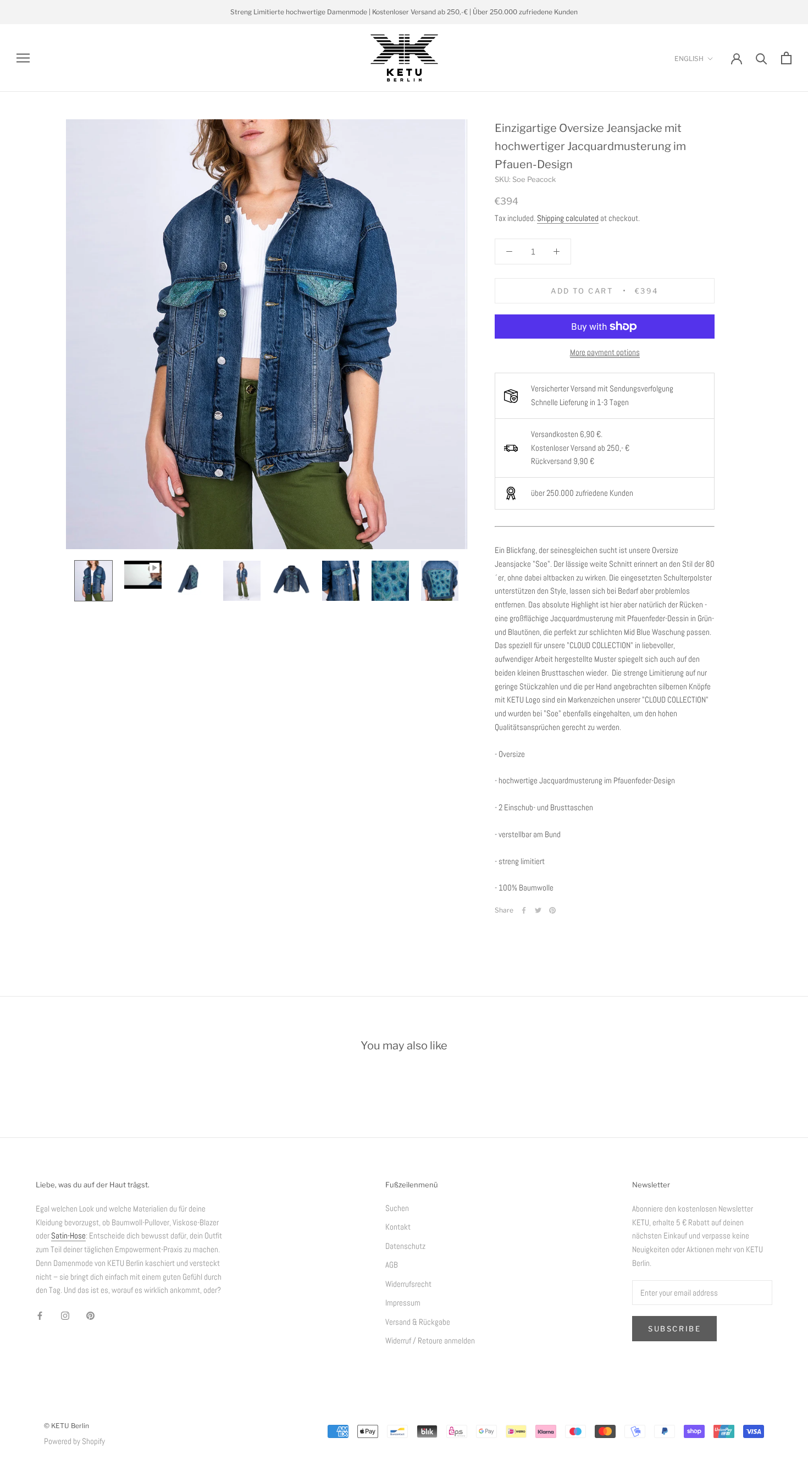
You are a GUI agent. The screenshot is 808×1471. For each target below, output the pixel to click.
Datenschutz (405, 1246)
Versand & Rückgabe (417, 1322)
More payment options (605, 352)
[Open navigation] (23, 58)
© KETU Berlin (66, 1426)
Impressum (402, 1302)
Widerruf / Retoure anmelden (430, 1340)
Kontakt (398, 1226)
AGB (391, 1264)
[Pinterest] (552, 910)
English (689, 58)
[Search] (761, 58)
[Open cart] (786, 58)
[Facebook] (524, 910)
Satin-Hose (68, 1235)
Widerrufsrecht (408, 1284)
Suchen (397, 1208)
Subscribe (674, 1328)
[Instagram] (65, 1315)
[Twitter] (538, 910)
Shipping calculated (568, 218)
